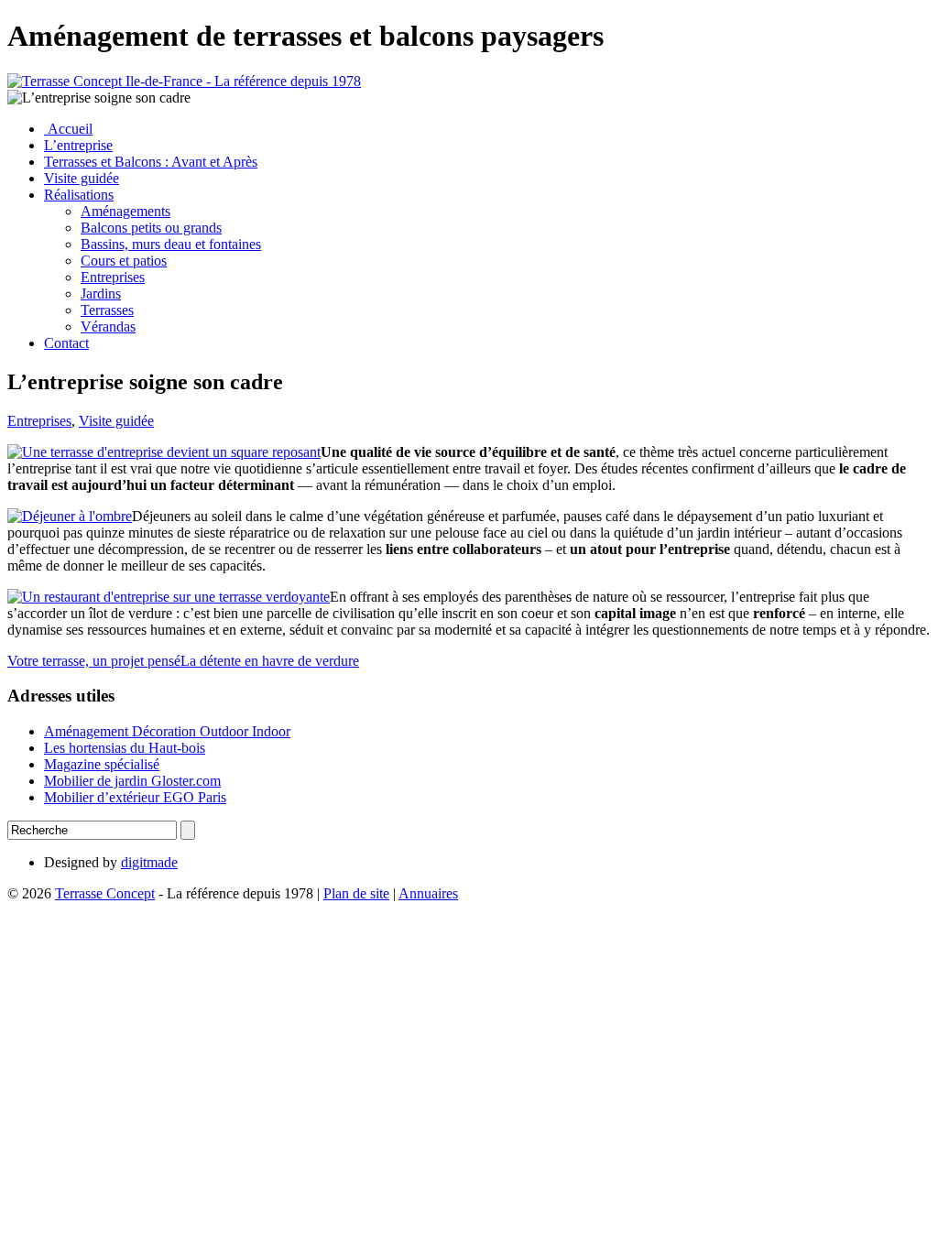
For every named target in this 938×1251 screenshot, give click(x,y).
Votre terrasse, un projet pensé (93, 661)
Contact (66, 343)
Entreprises (113, 277)
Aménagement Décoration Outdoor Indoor (167, 731)
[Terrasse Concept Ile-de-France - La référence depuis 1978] (184, 81)
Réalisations (79, 194)
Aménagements (125, 211)
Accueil (68, 128)
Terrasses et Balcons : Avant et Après (150, 161)
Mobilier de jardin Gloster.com (132, 781)
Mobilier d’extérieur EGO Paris (135, 797)
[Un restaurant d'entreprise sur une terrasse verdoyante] (168, 596)
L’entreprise (78, 145)
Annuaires (428, 893)
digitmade (149, 862)
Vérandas (108, 326)
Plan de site (356, 893)
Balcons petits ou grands (151, 227)
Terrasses (107, 310)
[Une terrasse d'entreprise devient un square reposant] (164, 452)
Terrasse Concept (105, 893)
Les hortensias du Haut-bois (124, 748)
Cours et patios (124, 260)
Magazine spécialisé (101, 764)
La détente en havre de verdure (269, 661)
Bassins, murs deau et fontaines (171, 244)
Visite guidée (81, 178)
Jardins (101, 293)
